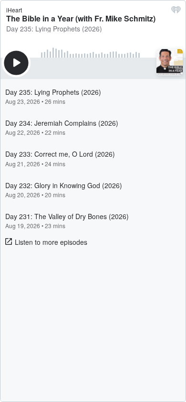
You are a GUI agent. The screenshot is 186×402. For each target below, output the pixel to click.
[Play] (16, 63)
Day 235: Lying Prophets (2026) (54, 28)
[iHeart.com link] (176, 12)
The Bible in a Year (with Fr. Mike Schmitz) (80, 18)
